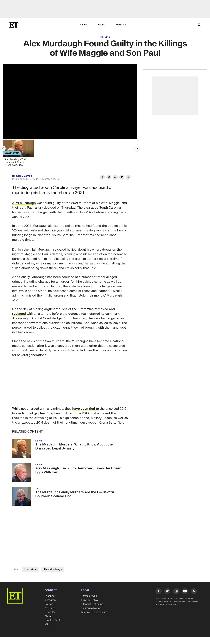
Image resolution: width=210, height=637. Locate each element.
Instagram (50, 600)
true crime (30, 569)
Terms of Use (89, 596)
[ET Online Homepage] (13, 25)
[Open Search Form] (199, 25)
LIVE (84, 25)
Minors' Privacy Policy (94, 612)
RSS (47, 624)
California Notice (91, 608)
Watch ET (122, 25)
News (105, 37)
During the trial (24, 249)
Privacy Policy (89, 600)
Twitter (48, 604)
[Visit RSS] (194, 592)
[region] (70, 101)
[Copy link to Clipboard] (128, 177)
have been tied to (85, 408)
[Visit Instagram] (176, 592)
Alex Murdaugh (24, 203)
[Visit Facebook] (158, 592)
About (48, 616)
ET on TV (49, 612)
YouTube (49, 608)
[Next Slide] (137, 148)
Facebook (50, 596)
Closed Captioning (92, 604)
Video (101, 25)
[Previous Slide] (3, 148)
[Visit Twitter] (167, 592)
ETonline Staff (52, 620)
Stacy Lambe (24, 176)
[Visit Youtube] (185, 591)
